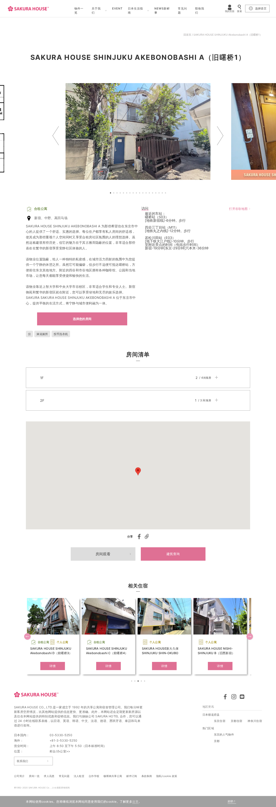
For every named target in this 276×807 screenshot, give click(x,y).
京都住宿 (236, 721)
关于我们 (96, 10)
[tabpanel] (138, 131)
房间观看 (103, 554)
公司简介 (19, 776)
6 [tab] (127, 193)
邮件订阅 (131, 776)
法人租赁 (79, 776)
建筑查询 (173, 554)
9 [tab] (137, 193)
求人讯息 (49, 776)
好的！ (232, 801)
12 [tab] (147, 193)
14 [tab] (153, 193)
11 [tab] (143, 193)
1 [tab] (111, 193)
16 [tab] (159, 193)
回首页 (187, 34)
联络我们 (199, 10)
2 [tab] (114, 193)
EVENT (117, 8)
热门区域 (208, 728)
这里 (135, 801)
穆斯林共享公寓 (113, 776)
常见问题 (182, 10)
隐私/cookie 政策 (166, 776)
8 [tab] (134, 193)
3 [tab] (117, 193)
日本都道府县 (211, 714)
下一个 (220, 136)
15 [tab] (156, 193)
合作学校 (94, 776)
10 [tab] (140, 193)
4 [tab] (121, 193)
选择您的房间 (82, 319)
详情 (52, 666)
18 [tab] (166, 193)
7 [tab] (130, 193)
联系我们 (22, 761)
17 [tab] (163, 193)
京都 (217, 741)
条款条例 (146, 776)
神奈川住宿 (255, 721)
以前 (55, 136)
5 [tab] (124, 193)
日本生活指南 (135, 10)
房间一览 (34, 776)
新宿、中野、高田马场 (50, 218)
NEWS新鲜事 (162, 10)
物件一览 (78, 10)
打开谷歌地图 (238, 208)
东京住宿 (219, 721)
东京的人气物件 (224, 734)
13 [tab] (150, 193)
